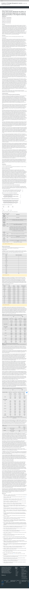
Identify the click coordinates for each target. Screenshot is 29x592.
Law (13, 553)
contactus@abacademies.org (25, 578)
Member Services (17, 575)
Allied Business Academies (2, 582)
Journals (17, 569)
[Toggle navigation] (2, 1)
